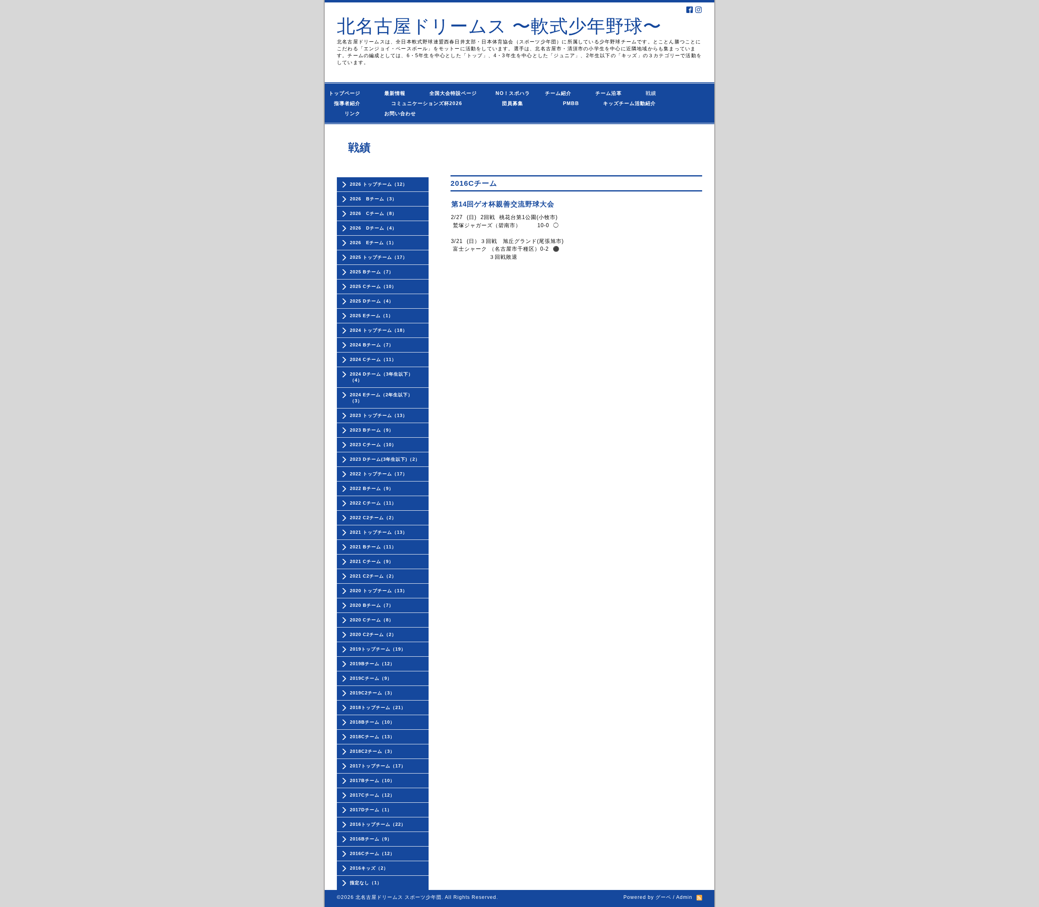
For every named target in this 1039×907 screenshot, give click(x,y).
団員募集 (504, 103)
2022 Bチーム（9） (372, 488)
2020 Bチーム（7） (372, 605)
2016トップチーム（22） (378, 824)
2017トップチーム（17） (378, 765)
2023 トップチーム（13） (378, 415)
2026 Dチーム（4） (373, 228)
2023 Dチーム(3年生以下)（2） (385, 459)
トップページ (350, 93)
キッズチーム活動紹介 (629, 103)
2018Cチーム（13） (372, 736)
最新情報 (397, 93)
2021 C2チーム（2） (373, 576)
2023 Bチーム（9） (372, 430)
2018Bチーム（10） (372, 722)
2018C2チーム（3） (372, 751)
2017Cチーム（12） (372, 795)
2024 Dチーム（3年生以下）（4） (381, 377)
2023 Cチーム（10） (373, 444)
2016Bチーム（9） (371, 838)
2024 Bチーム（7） (372, 344)
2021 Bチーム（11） (373, 546)
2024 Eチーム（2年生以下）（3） (381, 397)
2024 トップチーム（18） (378, 330)
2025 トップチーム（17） (378, 257)
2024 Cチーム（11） (373, 359)
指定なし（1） (366, 882)
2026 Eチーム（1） (373, 242)
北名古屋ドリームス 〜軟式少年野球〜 (499, 26)
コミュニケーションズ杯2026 (420, 103)
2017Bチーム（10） (372, 780)
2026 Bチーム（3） (373, 198)
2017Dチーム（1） (371, 809)
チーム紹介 (560, 93)
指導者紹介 (350, 103)
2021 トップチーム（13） (378, 532)
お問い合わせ (408, 113)
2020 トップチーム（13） (378, 590)
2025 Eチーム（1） (371, 315)
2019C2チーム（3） (372, 692)
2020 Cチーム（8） (372, 619)
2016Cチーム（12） (372, 853)
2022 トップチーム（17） (378, 473)
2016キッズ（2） (369, 868)
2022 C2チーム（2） (373, 517)
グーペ (663, 897)
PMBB (563, 103)
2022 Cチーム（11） (373, 503)
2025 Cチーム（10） (373, 286)
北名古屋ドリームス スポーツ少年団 (399, 897)
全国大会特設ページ (455, 93)
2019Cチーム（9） (371, 678)
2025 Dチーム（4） (372, 301)
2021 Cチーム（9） (372, 561)
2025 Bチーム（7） (372, 271)
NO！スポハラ (513, 93)
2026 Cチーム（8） (373, 213)
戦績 (653, 93)
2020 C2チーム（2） (373, 634)
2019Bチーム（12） (372, 663)
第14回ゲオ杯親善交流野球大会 (502, 204)
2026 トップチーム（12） (378, 184)
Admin (684, 897)
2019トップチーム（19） (378, 649)
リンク (352, 113)
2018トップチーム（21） (378, 707)
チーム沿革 (611, 93)
